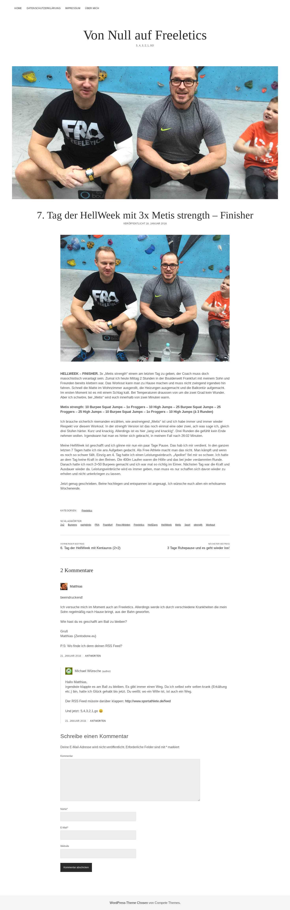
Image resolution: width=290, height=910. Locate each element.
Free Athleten (123, 524)
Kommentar (66, 756)
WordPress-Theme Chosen (129, 902)
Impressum (72, 8)
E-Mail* (64, 827)
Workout (210, 524)
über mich (92, 8)
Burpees (72, 524)
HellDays (153, 524)
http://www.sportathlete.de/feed (148, 701)
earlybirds (85, 524)
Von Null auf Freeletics (145, 35)
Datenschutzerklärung (44, 8)
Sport (187, 524)
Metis (178, 524)
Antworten (93, 656)
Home (18, 8)
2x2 (62, 524)
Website (64, 846)
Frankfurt (107, 524)
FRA (97, 524)
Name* (64, 809)
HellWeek (166, 524)
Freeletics (87, 510)
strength (198, 524)
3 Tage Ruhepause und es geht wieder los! (198, 548)
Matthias (76, 586)
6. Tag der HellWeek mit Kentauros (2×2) (90, 548)
